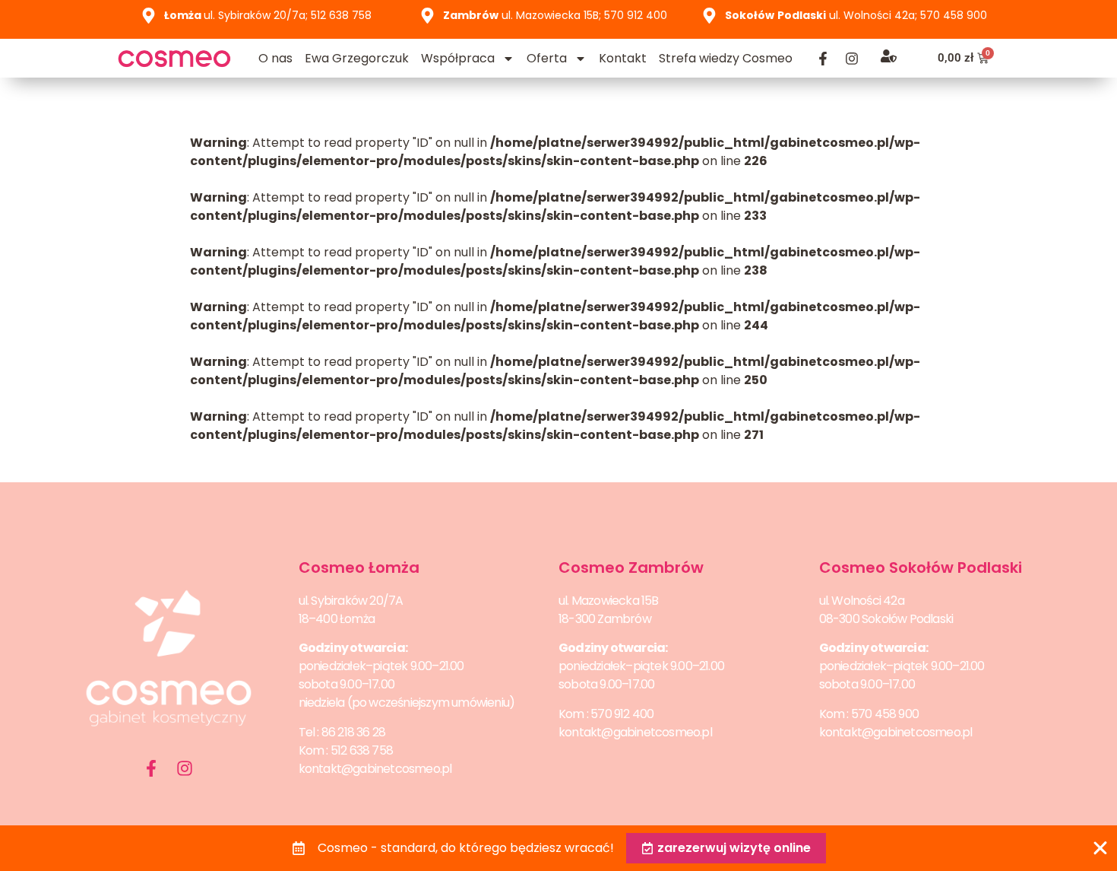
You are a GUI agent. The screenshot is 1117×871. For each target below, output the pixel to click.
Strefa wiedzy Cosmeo (726, 58)
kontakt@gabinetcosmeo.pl (375, 768)
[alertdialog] (558, 848)
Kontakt (623, 58)
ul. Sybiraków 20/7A (351, 600)
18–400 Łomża (337, 619)
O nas (275, 58)
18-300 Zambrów (604, 619)
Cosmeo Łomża (359, 567)
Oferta (547, 58)
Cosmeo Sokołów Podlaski (920, 567)
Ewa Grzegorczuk (357, 58)
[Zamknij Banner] (1100, 848)
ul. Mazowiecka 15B (608, 600)
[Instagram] (852, 58)
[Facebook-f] (823, 58)
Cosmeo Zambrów (631, 567)
